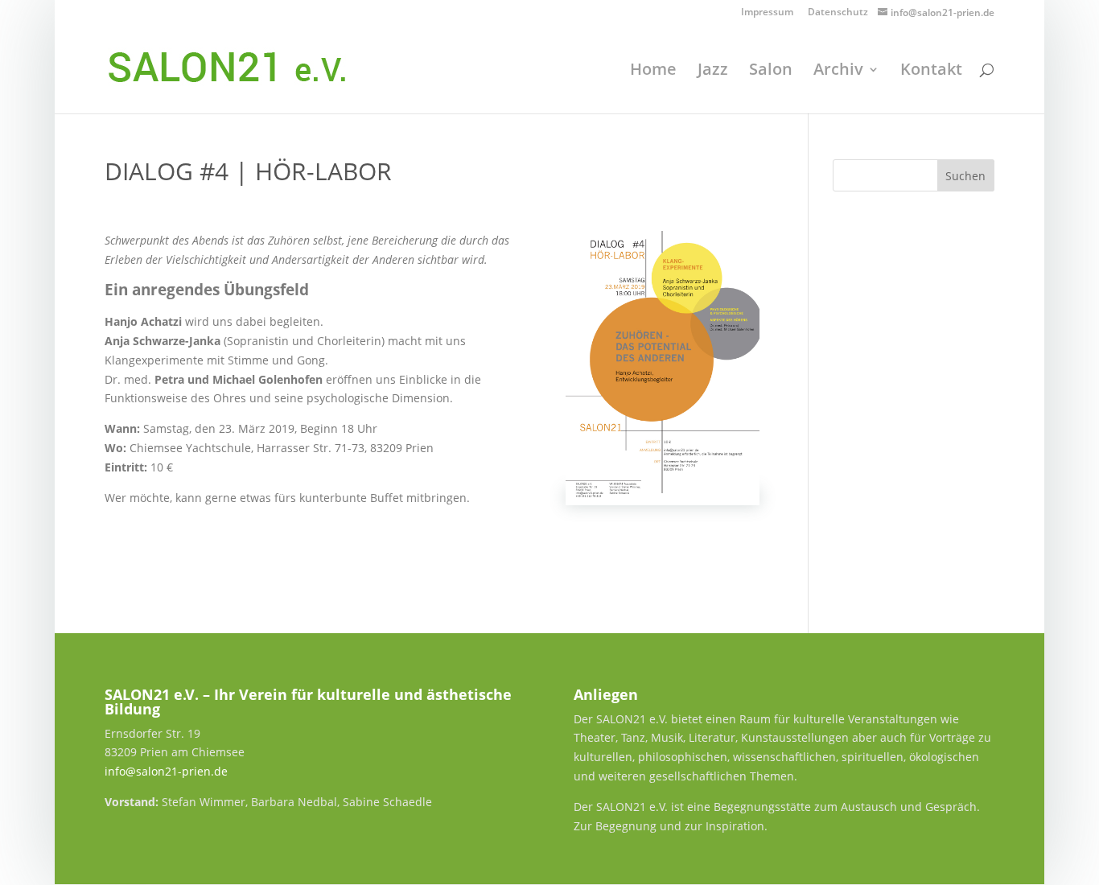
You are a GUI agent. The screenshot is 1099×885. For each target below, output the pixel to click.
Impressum (767, 13)
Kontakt (931, 72)
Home (653, 72)
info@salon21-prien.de (166, 771)
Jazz (713, 72)
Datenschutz (838, 13)
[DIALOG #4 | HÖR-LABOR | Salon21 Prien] (663, 497)
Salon (770, 72)
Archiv (838, 72)
